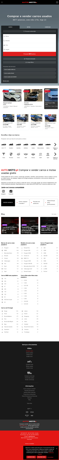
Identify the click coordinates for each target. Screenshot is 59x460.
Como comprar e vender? (23, 202)
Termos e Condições (29, 443)
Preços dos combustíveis (30, 394)
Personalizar (50, 457)
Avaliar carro (29, 356)
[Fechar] (56, 447)
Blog (29, 399)
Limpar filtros (30, 62)
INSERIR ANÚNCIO (8, 202)
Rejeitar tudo (41, 457)
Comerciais (48, 27)
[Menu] (1, 2)
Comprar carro (29, 351)
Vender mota (29, 368)
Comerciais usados (29, 377)
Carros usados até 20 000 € (10, 76)
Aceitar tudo (31, 457)
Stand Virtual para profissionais (51, 202)
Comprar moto (29, 364)
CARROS (10, 27)
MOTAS (28, 27)
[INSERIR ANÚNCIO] (57, 2)
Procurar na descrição (30, 31)
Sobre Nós (29, 403)
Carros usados (29, 352)
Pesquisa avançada (30, 58)
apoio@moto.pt (31, 436)
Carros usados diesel (9, 73)
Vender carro (29, 354)
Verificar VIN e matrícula (29, 392)
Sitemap (29, 398)
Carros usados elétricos (9, 69)
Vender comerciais (29, 379)
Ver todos (54, 214)
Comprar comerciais (29, 376)
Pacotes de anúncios (36, 202)
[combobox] (30, 36)
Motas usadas (29, 366)
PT (29, 408)
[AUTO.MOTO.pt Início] (29, 2)
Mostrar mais (6, 80)
